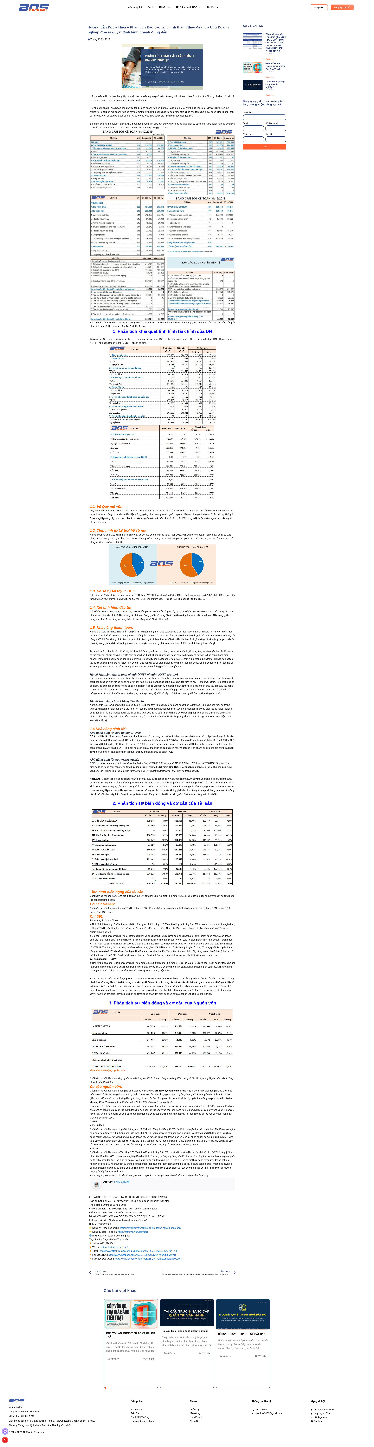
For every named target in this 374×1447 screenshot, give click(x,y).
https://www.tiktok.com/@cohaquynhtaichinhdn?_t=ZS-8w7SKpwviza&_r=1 (138, 1251)
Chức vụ (247, 134)
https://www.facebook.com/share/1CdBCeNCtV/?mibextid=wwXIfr (142, 1255)
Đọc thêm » (270, 59)
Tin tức (211, 7)
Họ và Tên (248, 112)
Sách (150, 7)
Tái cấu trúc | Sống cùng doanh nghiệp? (275, 84)
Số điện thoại (271, 123)
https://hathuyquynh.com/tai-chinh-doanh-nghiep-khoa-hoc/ (150, 1228)
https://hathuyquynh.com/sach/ (133, 1232)
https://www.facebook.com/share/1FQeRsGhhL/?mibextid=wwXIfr (148, 1258)
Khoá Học (164, 7)
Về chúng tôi (135, 7)
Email (245, 123)
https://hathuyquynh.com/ (115, 1247)
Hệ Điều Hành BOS (186, 7)
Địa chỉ (268, 134)
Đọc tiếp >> (169, 1356)
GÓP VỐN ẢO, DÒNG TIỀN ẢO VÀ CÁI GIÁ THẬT (275, 66)
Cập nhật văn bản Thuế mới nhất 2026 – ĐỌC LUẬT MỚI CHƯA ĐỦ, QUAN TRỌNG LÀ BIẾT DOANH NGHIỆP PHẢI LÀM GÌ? (275, 42)
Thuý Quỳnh (122, 1181)
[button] (105, 1388)
